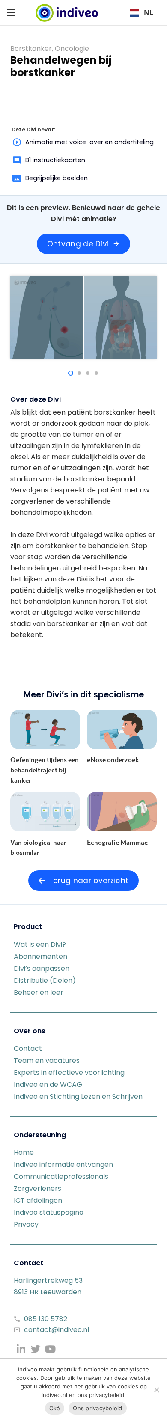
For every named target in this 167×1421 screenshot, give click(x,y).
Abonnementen (40, 956)
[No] (156, 1389)
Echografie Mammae (117, 842)
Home (24, 1152)
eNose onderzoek (113, 759)
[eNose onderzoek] (122, 729)
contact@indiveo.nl (56, 1330)
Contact (28, 1048)
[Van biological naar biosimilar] (45, 811)
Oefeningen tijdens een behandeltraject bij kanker (44, 769)
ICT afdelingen (38, 1200)
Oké (54, 1408)
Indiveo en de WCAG (48, 1084)
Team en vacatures (47, 1060)
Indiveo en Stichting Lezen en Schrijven (78, 1096)
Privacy (26, 1224)
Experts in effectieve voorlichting (69, 1072)
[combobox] (141, 12)
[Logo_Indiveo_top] (67, 13)
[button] (11, 13)
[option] (141, 12)
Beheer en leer (38, 992)
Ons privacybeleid (97, 1408)
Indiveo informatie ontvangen (63, 1164)
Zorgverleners (37, 1188)
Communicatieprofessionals (61, 1176)
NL (148, 12)
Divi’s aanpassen (41, 968)
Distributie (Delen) (45, 980)
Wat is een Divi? (40, 944)
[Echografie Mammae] (122, 811)
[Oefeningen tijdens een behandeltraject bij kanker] (45, 729)
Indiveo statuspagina (49, 1212)
